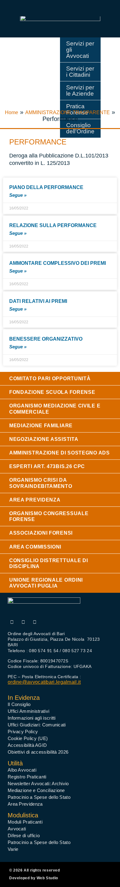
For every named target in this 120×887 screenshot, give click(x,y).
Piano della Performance (46, 187)
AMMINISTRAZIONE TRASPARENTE (67, 112)
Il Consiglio (19, 704)
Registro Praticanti (27, 776)
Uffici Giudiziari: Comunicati (37, 724)
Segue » (17, 195)
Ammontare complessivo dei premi (57, 263)
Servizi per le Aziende (80, 90)
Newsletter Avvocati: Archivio (38, 783)
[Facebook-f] (12, 622)
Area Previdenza (25, 804)
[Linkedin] (34, 622)
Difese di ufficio (24, 835)
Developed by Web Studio (33, 878)
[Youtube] (23, 622)
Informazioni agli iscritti (32, 718)
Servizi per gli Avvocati (80, 49)
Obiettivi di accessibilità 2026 (38, 752)
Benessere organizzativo (45, 339)
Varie (13, 849)
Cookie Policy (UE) (28, 738)
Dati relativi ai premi (38, 301)
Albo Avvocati (22, 770)
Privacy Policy (23, 731)
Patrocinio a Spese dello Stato (39, 797)
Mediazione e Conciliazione (36, 790)
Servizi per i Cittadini (80, 71)
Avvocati (17, 828)
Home (11, 112)
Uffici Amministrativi (28, 711)
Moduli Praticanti (25, 822)
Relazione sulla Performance (53, 225)
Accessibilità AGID (27, 745)
